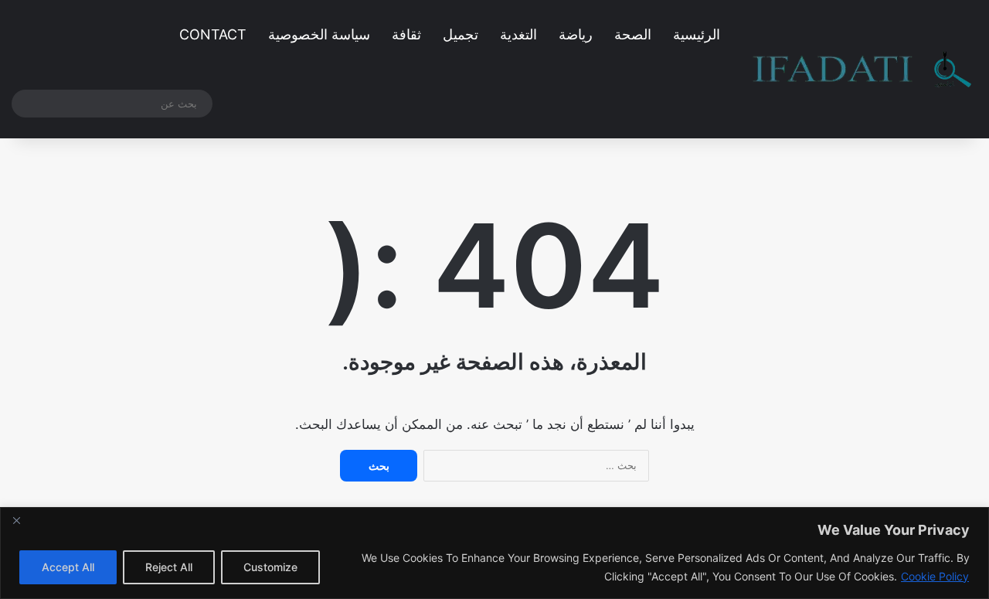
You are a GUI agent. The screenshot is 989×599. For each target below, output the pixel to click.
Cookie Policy (935, 576)
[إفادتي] (861, 69)
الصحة (632, 34)
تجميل (460, 34)
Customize (270, 566)
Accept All (68, 566)
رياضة (576, 34)
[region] (494, 553)
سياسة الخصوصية (319, 34)
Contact (212, 34)
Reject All (168, 566)
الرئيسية (696, 34)
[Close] (16, 520)
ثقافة (406, 34)
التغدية (518, 34)
